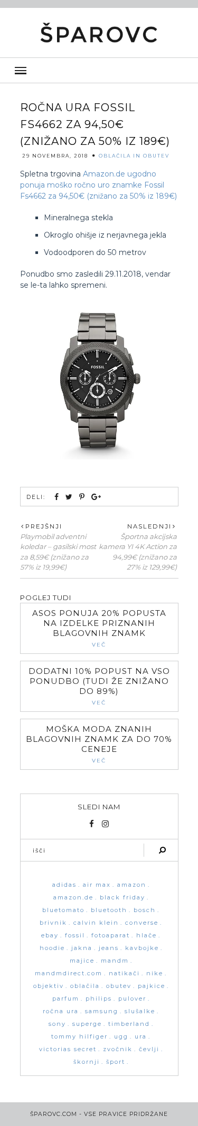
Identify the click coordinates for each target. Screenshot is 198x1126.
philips (99, 999)
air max (97, 885)
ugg (121, 1037)
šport (115, 1062)
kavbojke (142, 948)
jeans (109, 948)
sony (57, 1024)
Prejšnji (43, 526)
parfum (65, 999)
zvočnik (118, 1049)
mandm (115, 961)
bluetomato (63, 910)
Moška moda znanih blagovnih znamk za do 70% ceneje (99, 739)
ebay (50, 935)
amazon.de (73, 897)
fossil (75, 935)
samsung (101, 1011)
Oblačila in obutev (134, 156)
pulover (132, 999)
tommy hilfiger (79, 1037)
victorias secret (68, 1049)
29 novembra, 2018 (55, 156)
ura (141, 1037)
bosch (145, 910)
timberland (129, 1024)
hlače (146, 935)
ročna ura (61, 1011)
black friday (122, 897)
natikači (124, 973)
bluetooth (109, 910)
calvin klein (96, 923)
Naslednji (149, 526)
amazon (131, 885)
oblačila (85, 986)
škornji (86, 1062)
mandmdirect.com (68, 973)
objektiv (48, 986)
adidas (64, 885)
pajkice (151, 986)
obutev (118, 986)
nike (154, 973)
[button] (99, 70)
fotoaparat (110, 935)
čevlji (149, 1049)
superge (87, 1024)
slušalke (140, 1011)
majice (82, 961)
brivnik (53, 923)
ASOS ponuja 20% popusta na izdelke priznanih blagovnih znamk (99, 623)
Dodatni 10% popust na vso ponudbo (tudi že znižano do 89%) (99, 681)
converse (141, 923)
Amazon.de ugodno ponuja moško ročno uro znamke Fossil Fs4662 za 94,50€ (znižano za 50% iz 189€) (98, 185)
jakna (81, 948)
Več (99, 644)
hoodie (52, 948)
